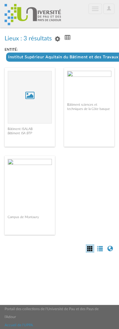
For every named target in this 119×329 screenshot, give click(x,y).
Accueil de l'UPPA (19, 325)
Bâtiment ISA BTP (20, 133)
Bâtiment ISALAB (20, 129)
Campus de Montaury (23, 217)
